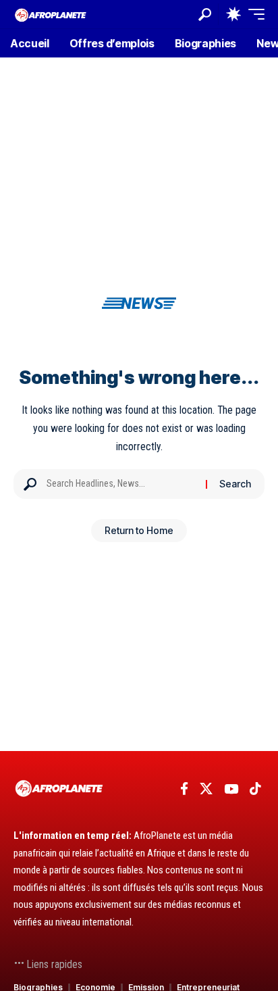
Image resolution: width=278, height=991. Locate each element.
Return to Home (139, 530)
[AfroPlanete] (50, 14)
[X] (206, 789)
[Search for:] (121, 484)
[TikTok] (255, 789)
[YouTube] (231, 789)
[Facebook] (184, 789)
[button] (205, 14)
